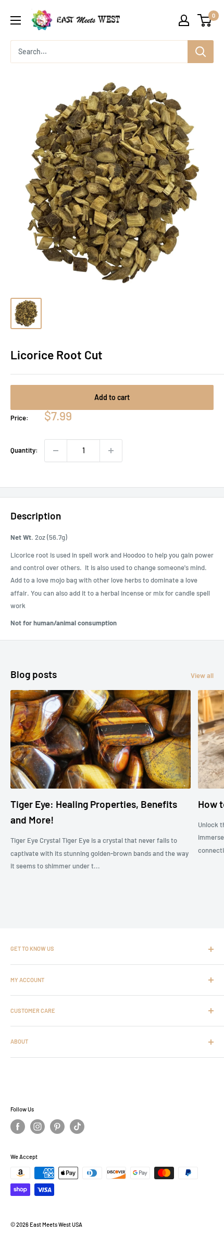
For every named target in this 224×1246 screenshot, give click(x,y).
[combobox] (99, 51)
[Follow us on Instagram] (37, 1126)
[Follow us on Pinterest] (57, 1126)
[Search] (201, 51)
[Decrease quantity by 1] (56, 451)
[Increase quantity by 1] (111, 451)
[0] (204, 20)
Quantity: (24, 450)
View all (202, 675)
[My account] (184, 20)
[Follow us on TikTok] (77, 1126)
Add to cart (112, 397)
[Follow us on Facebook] (17, 1126)
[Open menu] (15, 20)
